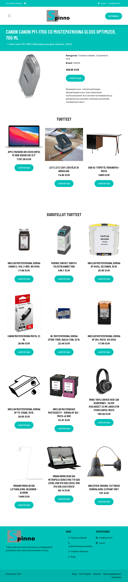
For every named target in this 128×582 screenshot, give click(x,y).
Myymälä (113, 16)
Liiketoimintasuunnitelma (80, 546)
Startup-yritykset (79, 537)
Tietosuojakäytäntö (112, 574)
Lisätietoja (75, 78)
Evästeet (97, 574)
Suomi (103, 3)
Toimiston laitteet (86, 55)
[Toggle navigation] (9, 15)
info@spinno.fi (114, 3)
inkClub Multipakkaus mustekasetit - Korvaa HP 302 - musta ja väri (64, 413)
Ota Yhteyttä (85, 574)
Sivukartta (116, 577)
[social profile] (25, 3)
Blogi (73, 556)
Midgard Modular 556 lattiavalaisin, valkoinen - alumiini (24, 489)
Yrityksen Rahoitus (79, 551)
